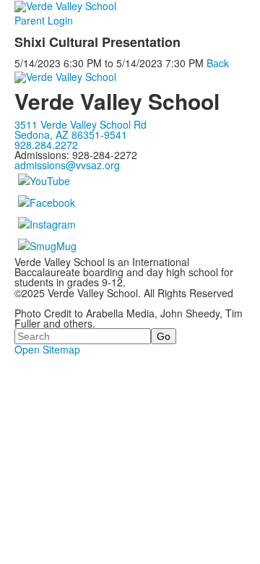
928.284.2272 (46, 144)
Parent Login (43, 20)
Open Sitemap (47, 349)
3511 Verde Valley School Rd (80, 124)
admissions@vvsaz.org (67, 165)
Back (218, 63)
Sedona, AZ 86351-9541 (70, 134)
